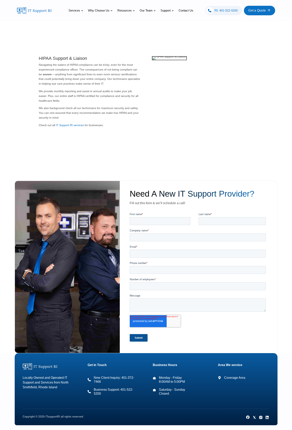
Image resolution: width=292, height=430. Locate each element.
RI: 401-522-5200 (226, 10)
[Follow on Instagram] (260, 417)
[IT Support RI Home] (35, 10)
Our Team (146, 10)
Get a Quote (257, 10)
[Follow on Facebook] (248, 417)
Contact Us (186, 10)
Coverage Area (234, 377)
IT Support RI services (70, 125)
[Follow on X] (254, 417)
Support (166, 10)
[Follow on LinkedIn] (267, 417)
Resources (124, 10)
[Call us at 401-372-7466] (89, 379)
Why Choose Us (98, 10)
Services (74, 10)
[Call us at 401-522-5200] (89, 391)
